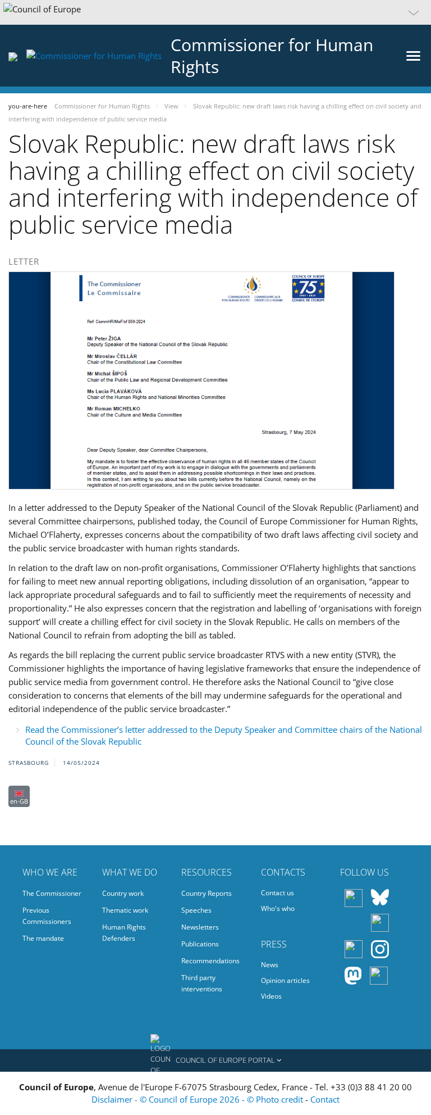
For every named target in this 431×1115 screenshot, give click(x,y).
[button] (215, 12)
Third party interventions (201, 983)
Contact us (277, 893)
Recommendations (210, 961)
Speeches (196, 910)
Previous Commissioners (46, 915)
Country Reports (206, 893)
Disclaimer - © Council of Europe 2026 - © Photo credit (198, 1099)
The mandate (43, 938)
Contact (325, 1099)
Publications (200, 944)
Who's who (278, 908)
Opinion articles (285, 980)
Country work (123, 893)
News (269, 964)
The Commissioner (51, 893)
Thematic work (125, 910)
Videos (271, 996)
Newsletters (200, 927)
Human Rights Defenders (124, 932)
